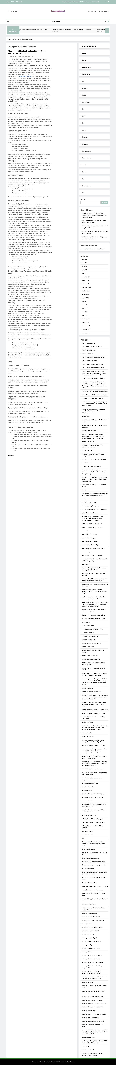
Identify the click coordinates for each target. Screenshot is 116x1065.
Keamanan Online (86, 564)
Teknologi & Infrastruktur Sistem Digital (93, 920)
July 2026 (84, 259)
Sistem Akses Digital (87, 831)
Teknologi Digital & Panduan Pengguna (92, 962)
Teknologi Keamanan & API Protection (92, 1000)
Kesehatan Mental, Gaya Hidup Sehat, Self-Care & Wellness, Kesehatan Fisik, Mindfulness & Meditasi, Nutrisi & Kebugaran (95, 604)
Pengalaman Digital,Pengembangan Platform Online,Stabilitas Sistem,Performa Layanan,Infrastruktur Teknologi (94, 751)
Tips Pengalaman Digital (88, 1037)
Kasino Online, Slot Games (89, 534)
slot (83, 81)
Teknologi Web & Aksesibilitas (90, 1017)
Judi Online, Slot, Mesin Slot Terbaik (92, 524)
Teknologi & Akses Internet (89, 904)
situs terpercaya (86, 151)
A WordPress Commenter (89, 249)
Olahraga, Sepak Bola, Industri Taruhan (92, 629)
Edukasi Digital (86, 416)
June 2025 (84, 305)
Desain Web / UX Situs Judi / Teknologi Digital (95, 391)
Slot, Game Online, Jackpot (89, 883)
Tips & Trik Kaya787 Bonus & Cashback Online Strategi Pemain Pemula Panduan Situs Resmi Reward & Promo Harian (95, 1032)
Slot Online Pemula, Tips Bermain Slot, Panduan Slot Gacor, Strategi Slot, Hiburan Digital (93, 843)
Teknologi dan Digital (88, 945)
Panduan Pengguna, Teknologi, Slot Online (93, 713)
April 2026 (84, 270)
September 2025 (86, 294)
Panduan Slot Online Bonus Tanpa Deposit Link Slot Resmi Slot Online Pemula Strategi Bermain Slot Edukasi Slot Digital (95, 727)
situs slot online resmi (88, 835)
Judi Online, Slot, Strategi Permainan (92, 527)
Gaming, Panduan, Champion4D (90, 506)
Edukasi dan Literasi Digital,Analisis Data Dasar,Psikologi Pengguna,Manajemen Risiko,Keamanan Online (93, 411)
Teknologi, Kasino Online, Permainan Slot (93, 1021)
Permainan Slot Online (88, 801)
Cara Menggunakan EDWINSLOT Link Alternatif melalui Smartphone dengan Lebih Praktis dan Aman (94, 215)
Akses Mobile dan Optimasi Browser (92, 346)
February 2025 (86, 319)
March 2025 (85, 315)
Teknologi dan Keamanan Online (91, 948)
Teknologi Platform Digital (89, 1010)
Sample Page (56, 21)
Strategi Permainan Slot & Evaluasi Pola (93, 890)
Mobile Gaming (86, 622)
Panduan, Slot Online (87, 736)
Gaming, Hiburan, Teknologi (89, 502)
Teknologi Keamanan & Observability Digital (94, 1003)
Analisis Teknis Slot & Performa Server (93, 367)
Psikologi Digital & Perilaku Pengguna (92, 819)
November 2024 (86, 329)
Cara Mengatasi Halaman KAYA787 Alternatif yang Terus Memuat (48, 29)
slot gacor (84, 137)
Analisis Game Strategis (88, 350)
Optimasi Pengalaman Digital (90, 636)
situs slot (84, 130)
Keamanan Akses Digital (88, 538)
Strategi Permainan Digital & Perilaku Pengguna (95, 886)
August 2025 (85, 298)
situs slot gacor (86, 102)
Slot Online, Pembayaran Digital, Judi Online (94, 865)
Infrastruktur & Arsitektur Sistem (91, 513)
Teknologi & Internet (87, 924)
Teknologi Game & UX (88, 982)
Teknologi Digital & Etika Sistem (91, 959)
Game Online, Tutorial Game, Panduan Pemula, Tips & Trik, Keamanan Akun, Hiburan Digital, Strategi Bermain (95, 479)
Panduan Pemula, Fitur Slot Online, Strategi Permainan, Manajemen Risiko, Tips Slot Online (94, 704)
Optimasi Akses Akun (88, 632)
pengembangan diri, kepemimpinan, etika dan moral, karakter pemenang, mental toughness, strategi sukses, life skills (94, 763)
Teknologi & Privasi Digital (89, 934)
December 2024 (86, 326)
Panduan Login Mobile (88, 688)
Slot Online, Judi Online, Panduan (91, 858)
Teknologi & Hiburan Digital (89, 913)
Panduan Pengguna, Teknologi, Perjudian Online (95, 710)
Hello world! (102, 249)
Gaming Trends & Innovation (89, 499)
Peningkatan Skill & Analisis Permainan (93, 769)
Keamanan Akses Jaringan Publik (91, 541)
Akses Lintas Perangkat (88, 343)
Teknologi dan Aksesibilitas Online (91, 941)
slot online (85, 144)
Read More (11, 455)
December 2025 (86, 284)
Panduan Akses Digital (88, 646)
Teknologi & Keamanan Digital (90, 931)
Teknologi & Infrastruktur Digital (91, 917)
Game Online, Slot (87, 463)
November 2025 (86, 287)
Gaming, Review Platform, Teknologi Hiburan (94, 509)
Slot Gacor (85, 88)
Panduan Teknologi (87, 733)
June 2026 (84, 263)
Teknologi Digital (86, 952)
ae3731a (12, 56)
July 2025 (84, 301)
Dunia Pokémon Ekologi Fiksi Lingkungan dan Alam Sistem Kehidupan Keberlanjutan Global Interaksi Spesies (95, 403)
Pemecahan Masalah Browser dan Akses (93, 745)
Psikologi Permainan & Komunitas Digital (93, 822)
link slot (84, 95)
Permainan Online (87, 790)
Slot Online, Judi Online (88, 849)
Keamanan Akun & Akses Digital (91, 545)
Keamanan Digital (87, 552)
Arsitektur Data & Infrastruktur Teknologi (93, 378)
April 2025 (84, 312)
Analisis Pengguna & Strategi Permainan (93, 357)
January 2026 (85, 280)
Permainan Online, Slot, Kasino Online (92, 797)
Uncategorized (86, 1046)
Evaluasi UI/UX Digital (88, 441)
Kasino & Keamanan (87, 531)
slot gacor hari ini (87, 158)
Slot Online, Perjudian (88, 868)
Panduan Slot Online (87, 722)
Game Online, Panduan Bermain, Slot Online (94, 459)
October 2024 (85, 333)
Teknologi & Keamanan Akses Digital (92, 927)
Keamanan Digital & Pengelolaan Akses (93, 555)
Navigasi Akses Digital (88, 625)
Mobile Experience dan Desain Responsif (93, 618)
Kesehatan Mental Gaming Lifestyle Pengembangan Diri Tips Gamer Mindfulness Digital (94, 591)
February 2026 (86, 277)
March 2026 (85, 273)
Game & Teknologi (87, 450)
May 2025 (84, 308)
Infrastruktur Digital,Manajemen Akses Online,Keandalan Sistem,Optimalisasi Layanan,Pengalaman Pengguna (92, 518)
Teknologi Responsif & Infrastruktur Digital (94, 1014)
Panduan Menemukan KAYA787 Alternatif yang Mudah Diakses (81, 2)
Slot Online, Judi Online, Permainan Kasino (94, 861)
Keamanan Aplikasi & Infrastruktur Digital (93, 548)
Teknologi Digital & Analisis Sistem (92, 955)
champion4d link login (25, 76)
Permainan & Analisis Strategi (90, 783)
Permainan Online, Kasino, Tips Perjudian (93, 794)
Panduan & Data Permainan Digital (91, 643)
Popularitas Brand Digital (89, 815)
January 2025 (85, 322)
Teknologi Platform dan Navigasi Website (93, 1007)
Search (82, 199)
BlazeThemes (71, 1062)
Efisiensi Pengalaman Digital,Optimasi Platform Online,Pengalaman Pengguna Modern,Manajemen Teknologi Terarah (93, 436)
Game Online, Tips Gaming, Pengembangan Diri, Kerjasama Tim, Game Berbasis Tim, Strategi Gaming (94, 472)
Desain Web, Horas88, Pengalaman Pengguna (94, 395)
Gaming (84, 490)
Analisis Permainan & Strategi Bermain (92, 364)
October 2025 (85, 291)
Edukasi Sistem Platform (89, 431)
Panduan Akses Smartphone (90, 655)
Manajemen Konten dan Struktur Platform (93, 615)
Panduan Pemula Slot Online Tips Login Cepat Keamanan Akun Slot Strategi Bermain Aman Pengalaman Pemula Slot (95, 697)
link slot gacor (86, 74)
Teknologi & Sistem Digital (89, 938)
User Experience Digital (88, 1050)
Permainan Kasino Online (89, 787)
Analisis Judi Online (87, 353)
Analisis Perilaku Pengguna (89, 360)
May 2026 (84, 266)
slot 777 (84, 116)
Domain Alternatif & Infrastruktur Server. (93, 398)
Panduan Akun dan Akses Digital (91, 659)
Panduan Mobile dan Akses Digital (91, 691)
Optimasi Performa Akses (89, 639)
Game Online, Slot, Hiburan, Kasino (91, 466)
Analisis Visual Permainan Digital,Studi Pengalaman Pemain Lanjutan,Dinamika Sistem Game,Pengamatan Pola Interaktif (95, 373)
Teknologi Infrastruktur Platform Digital (93, 996)
